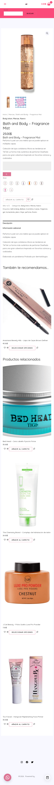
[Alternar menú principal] (5, 4)
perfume (28, 212)
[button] (47, 33)
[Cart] (47, 777)
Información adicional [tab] (12, 228)
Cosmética (30, 209)
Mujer (22, 212)
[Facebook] (27, 762)
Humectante (10, 212)
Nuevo (22, 118)
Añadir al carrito (15, 200)
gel (4, 212)
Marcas (11, 114)
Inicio (5, 114)
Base (5, 178)
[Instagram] (22, 762)
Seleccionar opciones (22, 348)
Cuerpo (37, 209)
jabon (17, 212)
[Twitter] (32, 762)
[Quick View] (7, 348)
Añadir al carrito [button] (21, 449)
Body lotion (7, 118)
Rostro (34, 212)
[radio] (23, 183)
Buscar (6, 10)
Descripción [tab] (7, 223)
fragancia (43, 209)
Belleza (22, 209)
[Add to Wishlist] (28, 199)
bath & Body (15, 209)
